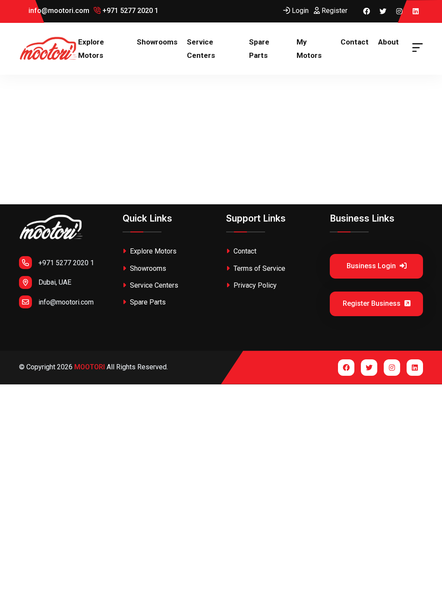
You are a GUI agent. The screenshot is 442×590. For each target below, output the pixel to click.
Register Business (372, 303)
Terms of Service (258, 268)
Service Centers (201, 49)
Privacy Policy (254, 285)
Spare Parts (259, 49)
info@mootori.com (58, 10)
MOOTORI (89, 367)
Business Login (372, 266)
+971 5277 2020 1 (129, 10)
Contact (355, 42)
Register (333, 10)
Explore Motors (91, 49)
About (388, 42)
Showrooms (157, 42)
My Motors (309, 49)
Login (299, 10)
